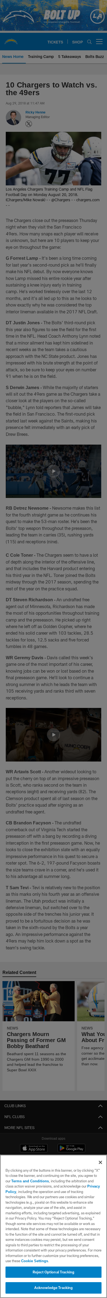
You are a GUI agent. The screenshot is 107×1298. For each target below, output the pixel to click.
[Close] (100, 1162)
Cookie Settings (34, 1261)
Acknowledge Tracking (53, 1287)
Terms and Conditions (30, 1181)
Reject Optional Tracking (53, 1272)
